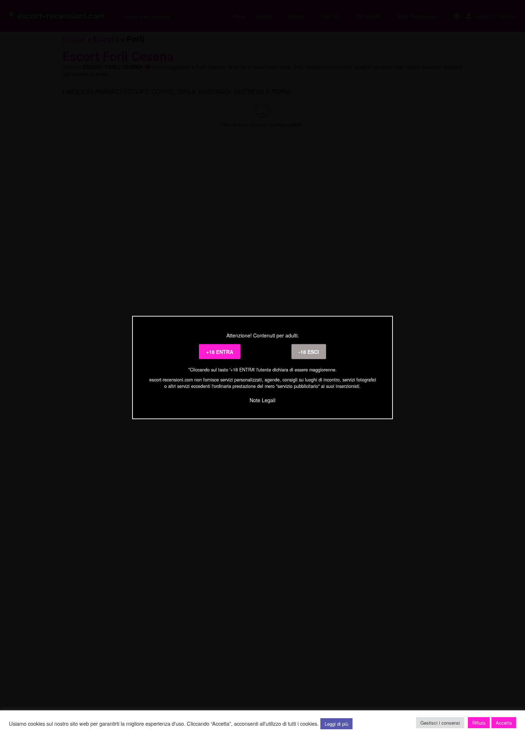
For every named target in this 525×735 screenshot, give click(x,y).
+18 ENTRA (219, 351)
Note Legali (262, 399)
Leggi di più (336, 723)
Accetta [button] (504, 722)
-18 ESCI (309, 351)
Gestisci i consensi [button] (440, 722)
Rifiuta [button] (478, 722)
